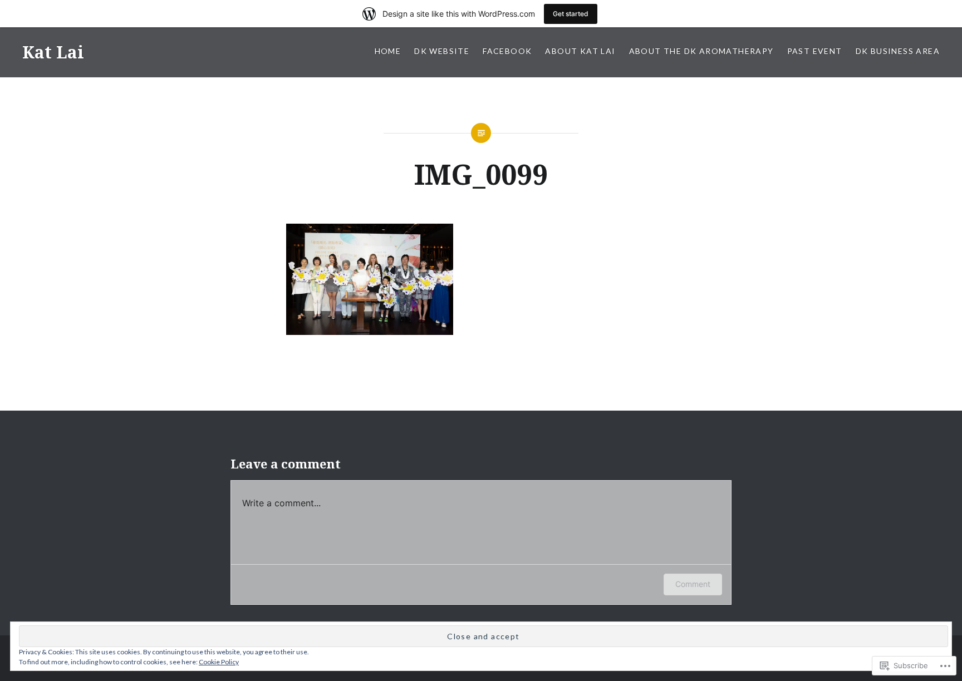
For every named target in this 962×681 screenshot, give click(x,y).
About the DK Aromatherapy (701, 51)
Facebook (507, 51)
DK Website (441, 51)
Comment (692, 584)
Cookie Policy (219, 662)
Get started (570, 13)
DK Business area (898, 51)
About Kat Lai (580, 51)
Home (388, 51)
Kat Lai (53, 52)
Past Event (814, 51)
